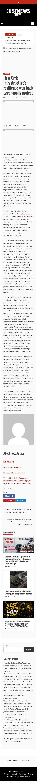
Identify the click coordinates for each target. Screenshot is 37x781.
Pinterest (9, 500)
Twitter (21, 496)
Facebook (9, 496)
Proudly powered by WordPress (15, 774)
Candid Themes (24, 777)
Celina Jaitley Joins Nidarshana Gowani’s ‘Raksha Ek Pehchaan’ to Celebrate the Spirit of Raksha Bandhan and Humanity (17, 682)
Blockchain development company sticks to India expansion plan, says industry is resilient (19, 521)
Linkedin (21, 500)
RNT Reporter (8, 461)
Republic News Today (23, 483)
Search (5, 646)
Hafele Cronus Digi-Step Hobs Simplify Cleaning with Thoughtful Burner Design (18, 592)
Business (6, 73)
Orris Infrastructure (23, 214)
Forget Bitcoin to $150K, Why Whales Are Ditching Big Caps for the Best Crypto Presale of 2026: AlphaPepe (17, 623)
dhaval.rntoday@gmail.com (12, 467)
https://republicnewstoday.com (14, 473)
